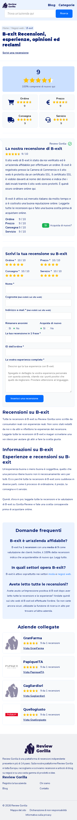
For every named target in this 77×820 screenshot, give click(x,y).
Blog (51, 5)
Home (6, 28)
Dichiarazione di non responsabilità (48, 810)
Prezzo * (45, 260)
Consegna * (12, 271)
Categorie (66, 5)
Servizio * (46, 271)
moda (52, 574)
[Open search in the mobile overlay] (38, 14)
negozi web (64, 574)
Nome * (9, 284)
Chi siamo (45, 783)
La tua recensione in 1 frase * (23, 333)
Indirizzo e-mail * (28, 310)
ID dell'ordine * (14, 346)
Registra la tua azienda (14, 783)
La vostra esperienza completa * (24, 360)
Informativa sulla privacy (38, 815)
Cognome (23, 297)
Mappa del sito (18, 810)
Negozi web (17, 28)
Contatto (44, 788)
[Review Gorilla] (9, 5)
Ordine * (10, 260)
